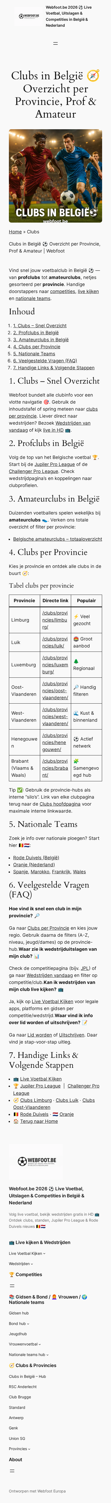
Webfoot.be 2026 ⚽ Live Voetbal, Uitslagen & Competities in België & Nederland (46, 1195)
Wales (79, 871)
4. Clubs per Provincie (36, 346)
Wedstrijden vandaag (50, 975)
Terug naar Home (39, 1121)
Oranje (67, 1114)
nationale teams (33, 298)
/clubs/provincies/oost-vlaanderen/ (55, 690)
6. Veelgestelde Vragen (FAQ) (45, 360)
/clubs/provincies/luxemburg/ (55, 664)
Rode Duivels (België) (36, 857)
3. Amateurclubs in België (41, 339)
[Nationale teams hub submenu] (47, 1355)
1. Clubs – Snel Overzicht (40, 325)
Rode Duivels (34, 1114)
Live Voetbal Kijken (52, 1001)
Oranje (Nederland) (34, 864)
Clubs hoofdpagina (60, 804)
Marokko (40, 871)
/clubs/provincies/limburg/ (55, 620)
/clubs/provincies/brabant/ (55, 768)
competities (62, 291)
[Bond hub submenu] (28, 1324)
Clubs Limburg (36, 1100)
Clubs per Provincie (48, 928)
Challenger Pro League (33, 471)
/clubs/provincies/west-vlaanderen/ (55, 716)
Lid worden (39, 1035)
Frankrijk (61, 871)
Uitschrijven (71, 1035)
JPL (85, 968)
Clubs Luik (67, 1100)
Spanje (20, 871)
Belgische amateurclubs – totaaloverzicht (57, 539)
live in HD (53, 430)
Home (15, 231)
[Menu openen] (55, 43)
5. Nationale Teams (34, 353)
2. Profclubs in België (36, 332)
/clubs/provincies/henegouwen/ (55, 742)
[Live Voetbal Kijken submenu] (44, 1253)
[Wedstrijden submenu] (32, 1264)
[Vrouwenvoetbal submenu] (40, 1344)
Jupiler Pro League (54, 464)
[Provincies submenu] (29, 1449)
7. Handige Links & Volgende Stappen (54, 367)
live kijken (88, 291)
